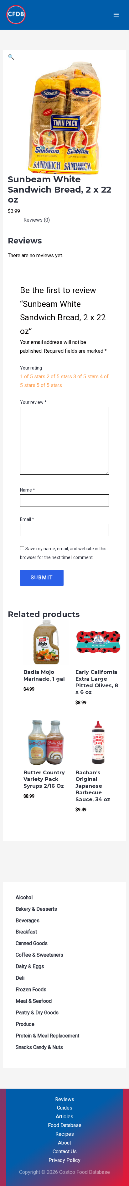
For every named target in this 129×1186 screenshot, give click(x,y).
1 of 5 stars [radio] (32, 377)
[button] (11, 57)
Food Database (64, 1125)
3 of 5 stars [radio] (86, 377)
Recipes (64, 1134)
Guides (64, 1108)
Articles (64, 1117)
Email (27, 519)
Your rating (31, 367)
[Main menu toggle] (116, 15)
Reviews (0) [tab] (36, 220)
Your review (33, 402)
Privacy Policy (64, 1160)
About (64, 1143)
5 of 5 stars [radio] (49, 385)
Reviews (64, 1099)
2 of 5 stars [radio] (59, 377)
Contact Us (65, 1151)
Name (27, 490)
